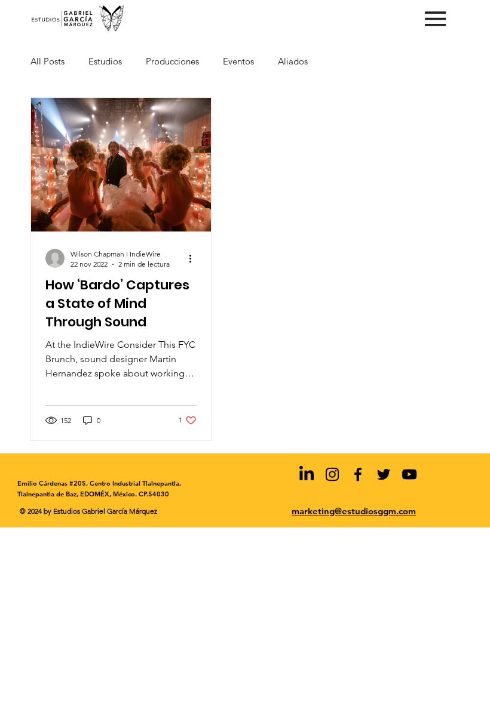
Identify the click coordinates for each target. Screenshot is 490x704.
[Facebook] (358, 474)
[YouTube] (409, 474)
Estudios (105, 61)
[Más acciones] (195, 258)
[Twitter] (384, 474)
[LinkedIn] (307, 474)
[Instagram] (332, 474)
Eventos (238, 61)
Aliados (293, 61)
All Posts (47, 61)
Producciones (172, 61)
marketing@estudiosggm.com (354, 511)
